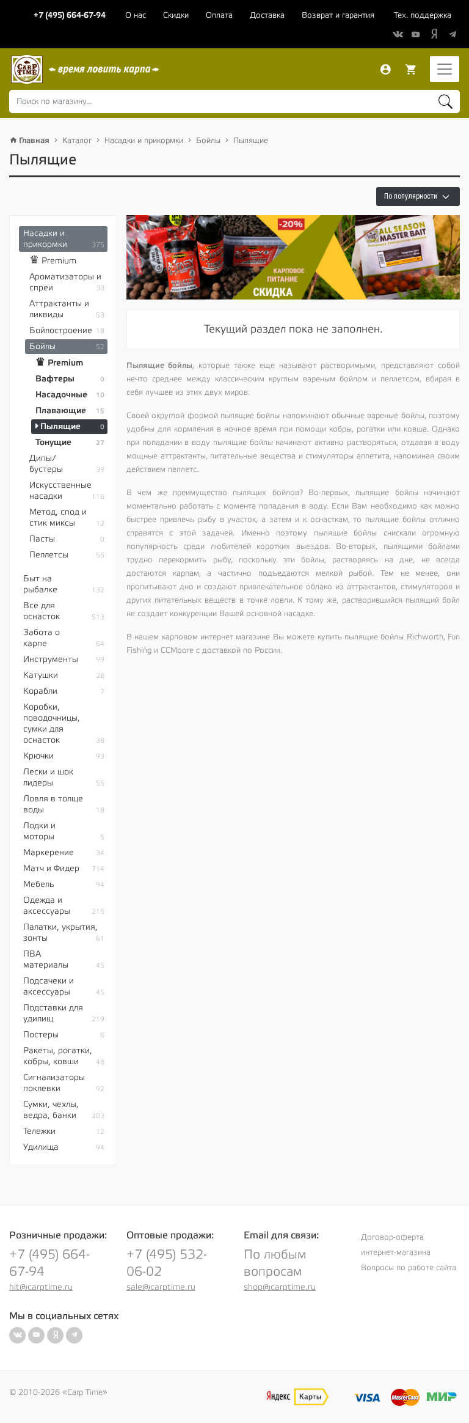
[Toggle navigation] (444, 69)
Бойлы (208, 140)
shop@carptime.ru (280, 1287)
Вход (385, 69)
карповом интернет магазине (216, 637)
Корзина (411, 69)
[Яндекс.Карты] (297, 1396)
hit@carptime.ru (41, 1287)
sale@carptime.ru (160, 1287)
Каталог (77, 140)
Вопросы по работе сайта (408, 1267)
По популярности (411, 196)
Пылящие (250, 140)
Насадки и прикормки (143, 140)
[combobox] (234, 101)
